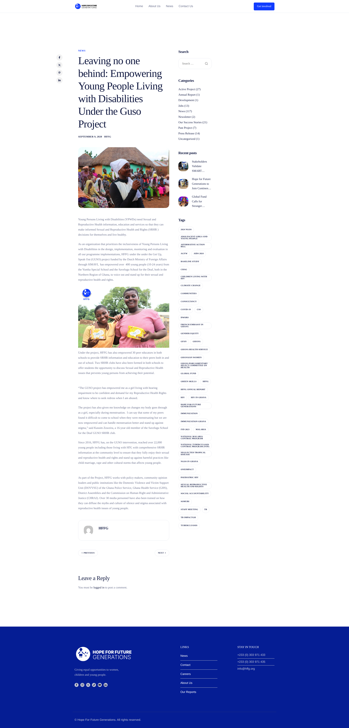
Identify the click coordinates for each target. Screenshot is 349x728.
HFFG (107, 136)
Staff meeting (189, 509)
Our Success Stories (190, 122)
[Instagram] (82, 685)
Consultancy (189, 301)
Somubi (185, 501)
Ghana (196, 341)
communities (188, 293)
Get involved (264, 6)
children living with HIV (194, 278)
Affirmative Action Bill (193, 246)
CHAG (184, 269)
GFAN (183, 341)
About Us (155, 6)
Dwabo (185, 317)
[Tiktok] (94, 685)
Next (161, 553)
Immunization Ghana (193, 421)
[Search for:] (195, 64)
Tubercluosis (189, 525)
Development (186, 100)
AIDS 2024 (199, 253)
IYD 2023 (185, 429)
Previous (89, 553)
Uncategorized (186, 139)
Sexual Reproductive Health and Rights (194, 486)
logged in (98, 587)
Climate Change (190, 285)
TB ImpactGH (188, 517)
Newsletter (184, 117)
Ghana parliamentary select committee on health (194, 365)
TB (205, 509)
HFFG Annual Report (193, 389)
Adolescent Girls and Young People (194, 238)
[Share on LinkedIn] (59, 80)
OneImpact (187, 469)
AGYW (184, 253)
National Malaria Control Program (192, 438)
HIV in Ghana (198, 397)
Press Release (186, 133)
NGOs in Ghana (189, 461)
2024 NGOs (186, 229)
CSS (199, 309)
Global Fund (188, 373)
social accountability (195, 493)
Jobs (180, 105)
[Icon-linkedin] (106, 685)
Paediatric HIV (189, 477)
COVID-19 (186, 309)
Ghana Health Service (194, 349)
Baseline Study (190, 261)
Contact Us (186, 6)
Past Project (185, 127)
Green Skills (188, 381)
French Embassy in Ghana (192, 326)
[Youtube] (100, 685)
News (169, 6)
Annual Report (187, 94)
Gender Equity (190, 333)
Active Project (186, 89)
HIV (183, 397)
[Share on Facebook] (59, 57)
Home (139, 6)
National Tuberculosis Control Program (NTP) (195, 446)
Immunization (189, 413)
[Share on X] (59, 65)
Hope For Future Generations (191, 406)
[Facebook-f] (77, 685)
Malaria (201, 429)
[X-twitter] (88, 685)
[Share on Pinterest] (59, 73)
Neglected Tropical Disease (193, 454)
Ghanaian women (191, 357)
